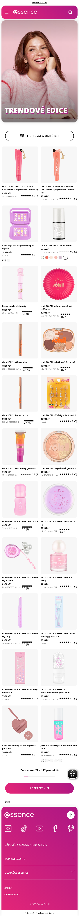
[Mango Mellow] (60, 760)
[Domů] (25, 12)
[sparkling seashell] (47, 257)
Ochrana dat (12, 894)
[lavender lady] (60, 257)
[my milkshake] (51, 257)
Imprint (9, 887)
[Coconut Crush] (56, 760)
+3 (65, 258)
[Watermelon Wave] (47, 760)
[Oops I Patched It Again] (4, 260)
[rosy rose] (56, 257)
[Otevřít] (6, 12)
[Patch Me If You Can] (8, 260)
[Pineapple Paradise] (51, 760)
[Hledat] (70, 12)
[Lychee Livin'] (42, 760)
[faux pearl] (42, 257)
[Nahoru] (71, 815)
